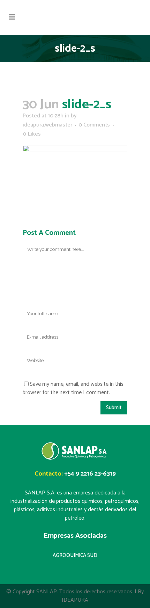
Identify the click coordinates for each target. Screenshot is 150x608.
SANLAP (46, 591)
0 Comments (94, 125)
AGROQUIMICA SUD (75, 555)
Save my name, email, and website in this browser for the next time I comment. (73, 388)
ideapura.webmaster (47, 125)
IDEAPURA (75, 600)
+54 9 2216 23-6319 (90, 474)
